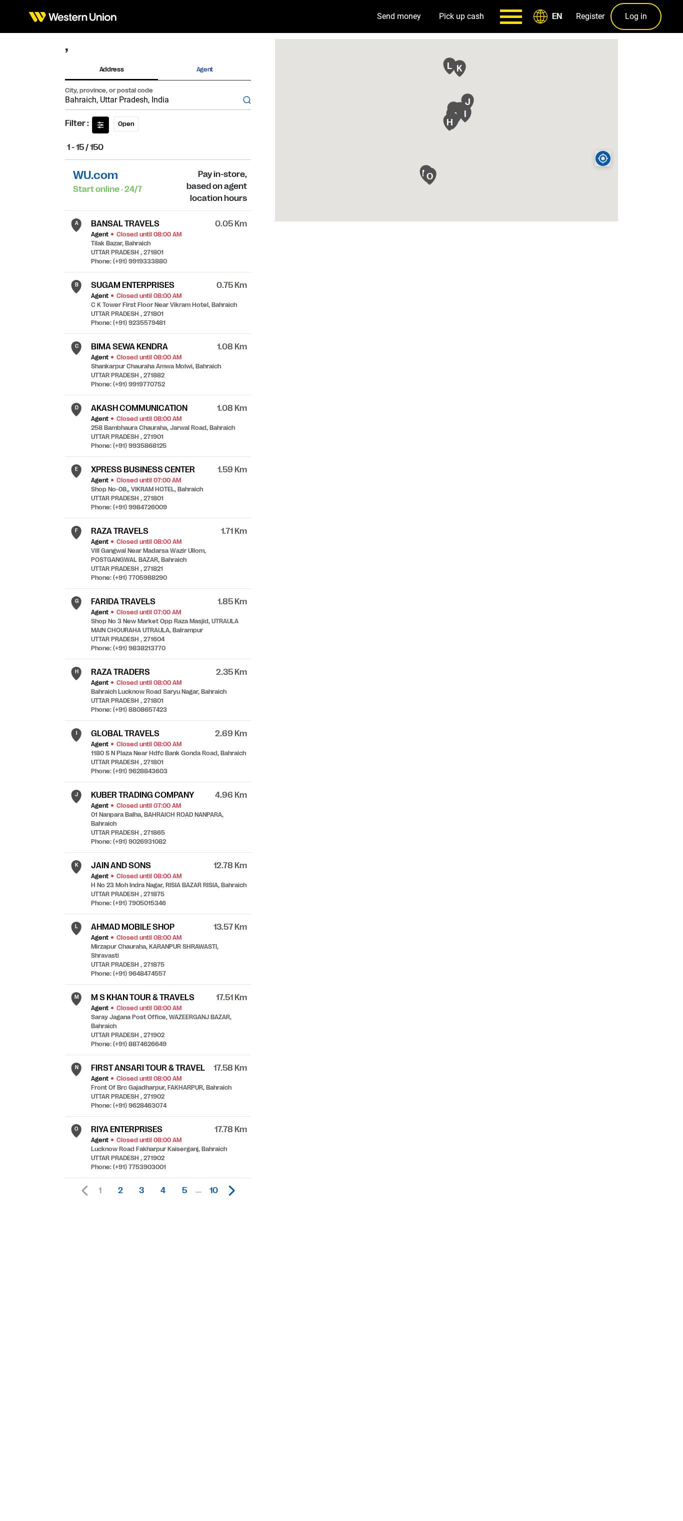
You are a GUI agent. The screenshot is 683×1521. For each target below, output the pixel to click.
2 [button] (120, 1190)
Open (126, 123)
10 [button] (214, 1190)
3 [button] (141, 1190)
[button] (549, 16)
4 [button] (163, 1190)
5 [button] (184, 1190)
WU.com (95, 175)
